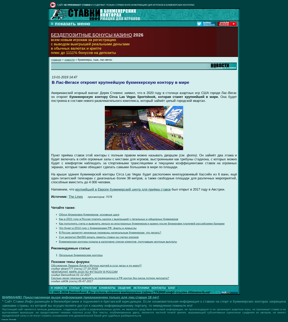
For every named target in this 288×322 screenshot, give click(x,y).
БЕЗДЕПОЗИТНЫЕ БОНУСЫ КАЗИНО (91, 34)
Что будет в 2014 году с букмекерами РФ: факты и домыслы (98, 228)
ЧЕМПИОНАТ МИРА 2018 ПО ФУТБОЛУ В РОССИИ (84, 271)
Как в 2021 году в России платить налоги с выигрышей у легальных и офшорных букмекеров (118, 219)
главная (56, 59)
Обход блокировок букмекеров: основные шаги (89, 214)
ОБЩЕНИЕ (124, 287)
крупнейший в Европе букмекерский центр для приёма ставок (123, 189)
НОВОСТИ (60, 287)
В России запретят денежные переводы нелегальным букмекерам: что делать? (110, 232)
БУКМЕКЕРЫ (107, 287)
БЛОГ (171, 287)
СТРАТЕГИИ (89, 287)
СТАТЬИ (74, 287)
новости (69, 59)
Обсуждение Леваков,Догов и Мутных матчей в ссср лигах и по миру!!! (96, 265)
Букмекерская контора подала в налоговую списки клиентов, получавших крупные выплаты (118, 241)
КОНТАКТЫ (159, 287)
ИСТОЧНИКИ (141, 287)
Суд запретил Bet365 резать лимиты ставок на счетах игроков (99, 237)
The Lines (76, 197)
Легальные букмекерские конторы (81, 255)
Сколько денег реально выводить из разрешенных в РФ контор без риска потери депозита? (110, 278)
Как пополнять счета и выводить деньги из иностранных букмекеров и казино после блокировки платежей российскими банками (142, 223)
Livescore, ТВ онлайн (9, 319)
